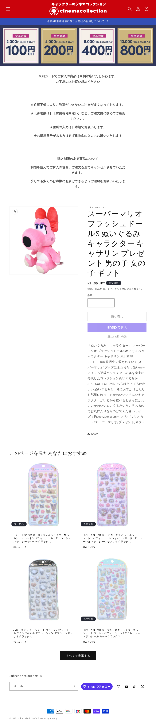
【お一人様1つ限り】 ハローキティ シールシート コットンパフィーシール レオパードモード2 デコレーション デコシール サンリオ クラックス (112, 538)
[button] (8, 9)
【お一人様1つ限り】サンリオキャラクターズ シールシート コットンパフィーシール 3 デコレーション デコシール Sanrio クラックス (112, 633)
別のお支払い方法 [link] (117, 336)
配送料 (99, 288)
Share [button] (94, 434)
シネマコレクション (27, 718)
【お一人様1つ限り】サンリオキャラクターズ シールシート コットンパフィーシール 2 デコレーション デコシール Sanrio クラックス (42, 538)
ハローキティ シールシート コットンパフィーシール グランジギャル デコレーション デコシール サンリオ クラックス (43, 633)
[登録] (73, 686)
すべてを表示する (78, 655)
